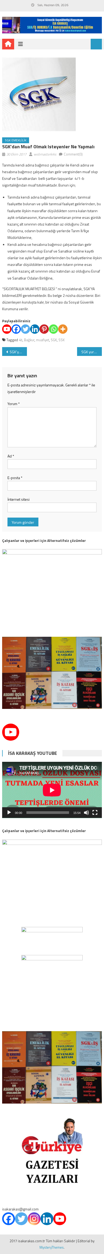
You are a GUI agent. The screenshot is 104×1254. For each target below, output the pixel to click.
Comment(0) (73, 154)
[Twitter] (25, 329)
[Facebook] (16, 329)
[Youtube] (6, 329)
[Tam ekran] (95, 812)
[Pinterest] (44, 329)
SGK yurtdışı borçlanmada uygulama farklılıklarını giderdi (91, 352)
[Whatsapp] (53, 329)
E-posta (14, 477)
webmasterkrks (45, 154)
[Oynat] (9, 812)
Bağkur (29, 340)
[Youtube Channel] (10, 732)
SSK (61, 340)
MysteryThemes (51, 1247)
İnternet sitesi (18, 499)
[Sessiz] (86, 812)
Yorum (13, 403)
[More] (62, 329)
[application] (52, 790)
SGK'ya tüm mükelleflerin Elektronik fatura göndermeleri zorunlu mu (18, 352)
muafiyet (42, 340)
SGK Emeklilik (15, 140)
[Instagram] (34, 1218)
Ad (10, 456)
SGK (54, 340)
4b (20, 340)
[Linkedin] (34, 329)
